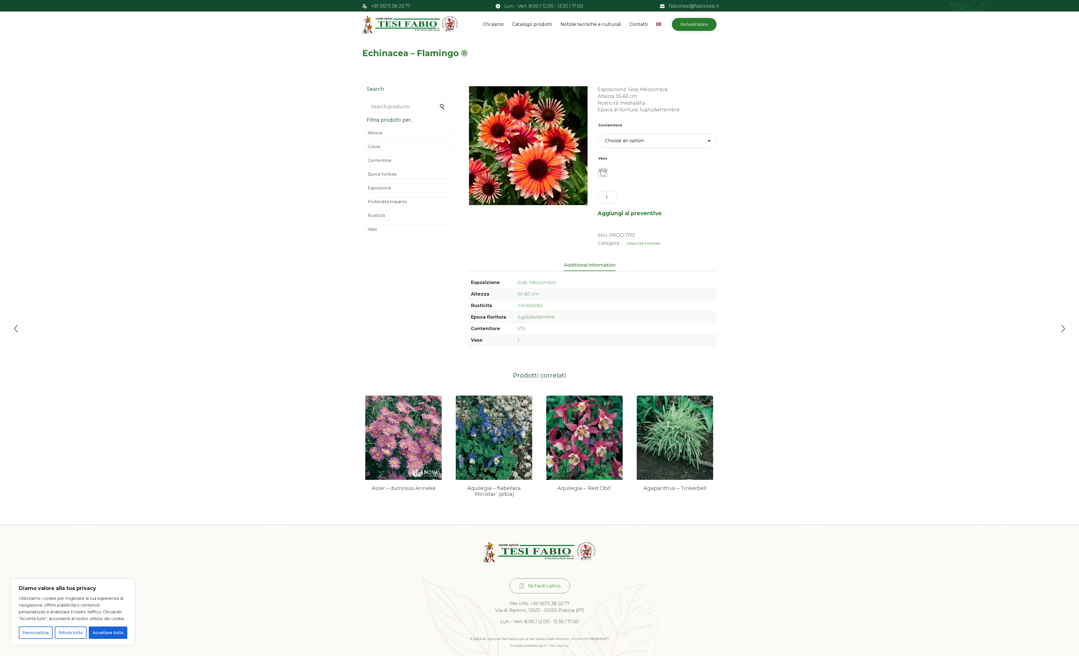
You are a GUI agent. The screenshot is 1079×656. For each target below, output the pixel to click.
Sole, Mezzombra (537, 282)
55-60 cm (528, 294)
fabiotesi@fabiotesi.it (694, 6)
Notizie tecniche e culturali (591, 24)
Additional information (590, 265)
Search (442, 106)
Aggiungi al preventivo (630, 213)
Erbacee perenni (643, 243)
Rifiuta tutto (70, 632)
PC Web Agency (556, 645)
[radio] (603, 172)
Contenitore (610, 125)
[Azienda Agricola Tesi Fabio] (410, 24)
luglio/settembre (536, 317)
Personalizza (35, 632)
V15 (521, 328)
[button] (694, 24)
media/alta (530, 305)
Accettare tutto (108, 632)
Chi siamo (493, 24)
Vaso (602, 158)
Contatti (638, 24)
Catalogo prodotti (532, 24)
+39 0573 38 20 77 (390, 6)
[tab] (592, 265)
